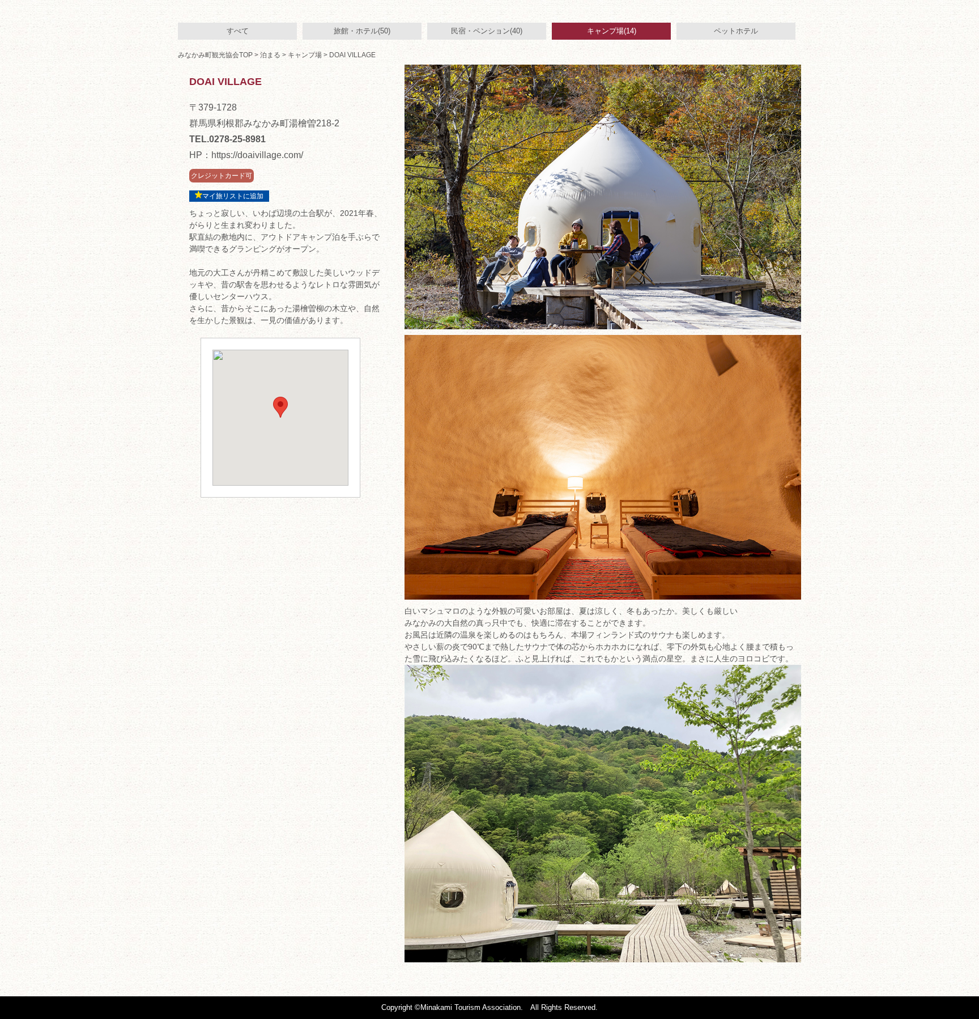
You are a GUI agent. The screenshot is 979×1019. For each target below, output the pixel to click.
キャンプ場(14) (611, 31)
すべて (238, 31)
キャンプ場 (305, 55)
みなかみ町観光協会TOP (215, 55)
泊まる (270, 55)
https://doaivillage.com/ (257, 155)
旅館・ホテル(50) (362, 31)
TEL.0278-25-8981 (227, 139)
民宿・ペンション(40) (486, 31)
